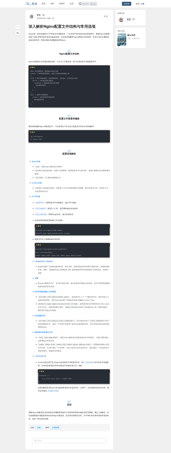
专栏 (52, 3)
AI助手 (62, 3)
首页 (43, 3)
